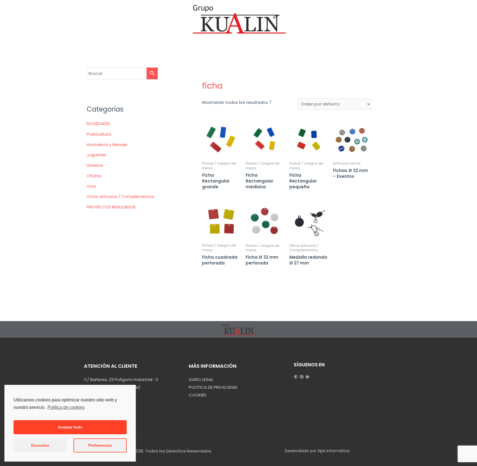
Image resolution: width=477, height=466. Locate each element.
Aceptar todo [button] (70, 427)
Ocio (91, 186)
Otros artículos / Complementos (120, 196)
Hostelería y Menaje (107, 144)
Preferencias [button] (100, 445)
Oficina (94, 176)
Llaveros (95, 165)
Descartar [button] (40, 445)
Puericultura (99, 134)
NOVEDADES (98, 123)
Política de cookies (65, 407)
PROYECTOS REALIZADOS (111, 207)
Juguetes (96, 155)
